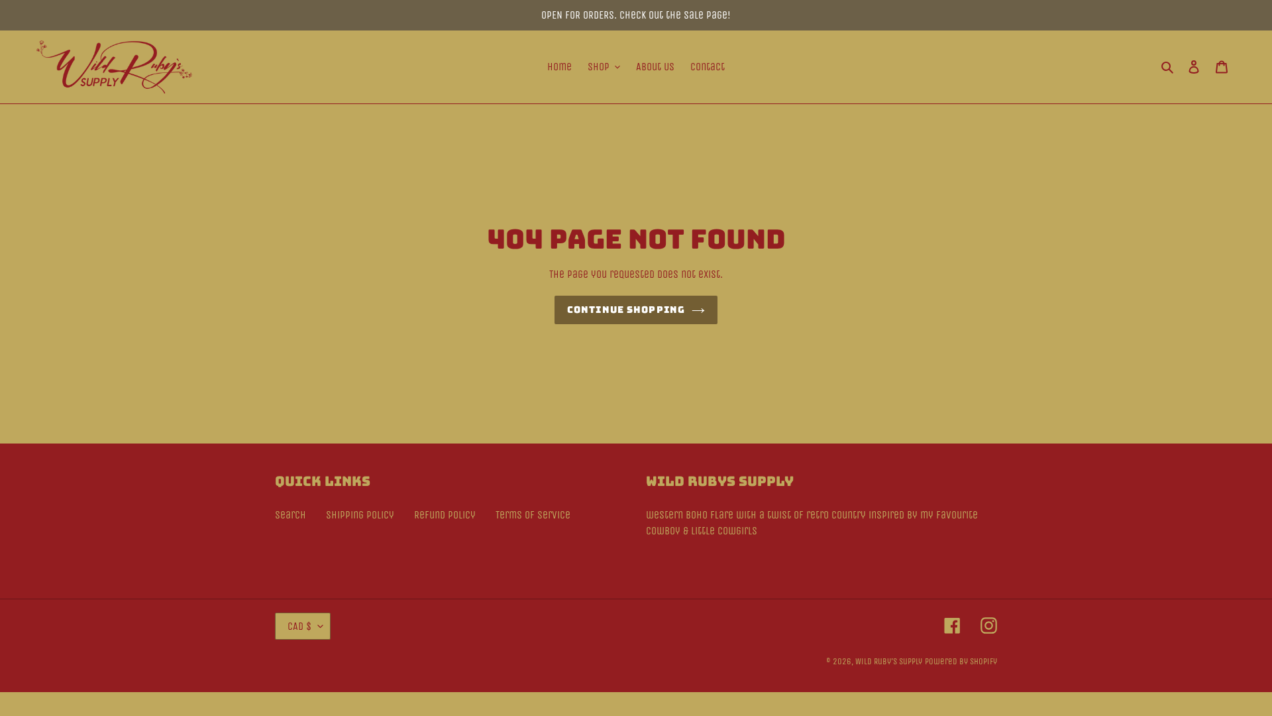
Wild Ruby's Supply (888, 661)
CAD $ (299, 626)
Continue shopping (626, 310)
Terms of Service (533, 514)
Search (290, 514)
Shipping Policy (360, 514)
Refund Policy (445, 514)
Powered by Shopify (961, 661)
